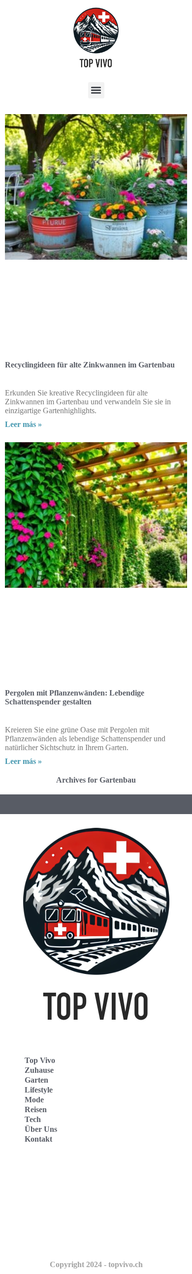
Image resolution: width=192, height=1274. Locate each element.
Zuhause (39, 1070)
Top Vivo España (43, 1196)
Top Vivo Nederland (49, 1217)
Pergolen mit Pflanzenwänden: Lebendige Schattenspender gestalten (74, 697)
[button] (96, 90)
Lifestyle (39, 1090)
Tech (33, 1119)
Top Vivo (40, 1060)
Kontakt (38, 1139)
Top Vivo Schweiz (44, 1239)
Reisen (36, 1109)
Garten (36, 1080)
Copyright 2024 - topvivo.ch (96, 1264)
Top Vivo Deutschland (52, 1174)
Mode (34, 1099)
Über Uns (41, 1129)
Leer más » (23, 424)
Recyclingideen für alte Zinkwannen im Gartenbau (90, 365)
